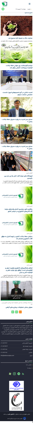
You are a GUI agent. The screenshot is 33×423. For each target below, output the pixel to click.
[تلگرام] (18, 374)
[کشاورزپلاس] (5, 4)
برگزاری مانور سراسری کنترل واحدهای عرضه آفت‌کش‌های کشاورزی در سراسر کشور (18, 210)
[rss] (22, 374)
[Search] (3, 9)
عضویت (29, 9)
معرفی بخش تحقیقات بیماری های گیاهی (19, 307)
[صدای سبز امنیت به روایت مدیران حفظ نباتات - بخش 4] (16, 134)
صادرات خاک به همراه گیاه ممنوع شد (20, 38)
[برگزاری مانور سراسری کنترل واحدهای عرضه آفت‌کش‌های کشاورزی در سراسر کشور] (16, 195)
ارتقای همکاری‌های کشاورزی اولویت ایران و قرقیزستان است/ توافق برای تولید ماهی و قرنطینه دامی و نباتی (18, 270)
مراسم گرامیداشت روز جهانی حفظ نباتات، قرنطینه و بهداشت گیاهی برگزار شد (19, 66)
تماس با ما (29, 365)
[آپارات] (10, 374)
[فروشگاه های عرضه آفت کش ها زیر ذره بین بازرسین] (16, 161)
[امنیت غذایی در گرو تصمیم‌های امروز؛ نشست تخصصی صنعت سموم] (16, 80)
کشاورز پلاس (11, 414)
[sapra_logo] (16, 401)
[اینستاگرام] (14, 374)
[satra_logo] (16, 386)
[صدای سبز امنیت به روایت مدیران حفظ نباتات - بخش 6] (16, 107)
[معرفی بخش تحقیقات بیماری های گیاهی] (16, 291)
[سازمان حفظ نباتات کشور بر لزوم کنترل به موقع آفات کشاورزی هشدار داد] (16, 222)
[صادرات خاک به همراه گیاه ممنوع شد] (16, 26)
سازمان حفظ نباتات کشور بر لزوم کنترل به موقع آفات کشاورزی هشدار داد (17, 237)
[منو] (30, 3)
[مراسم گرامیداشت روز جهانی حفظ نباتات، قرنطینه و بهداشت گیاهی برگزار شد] (16, 53)
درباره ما (29, 368)
